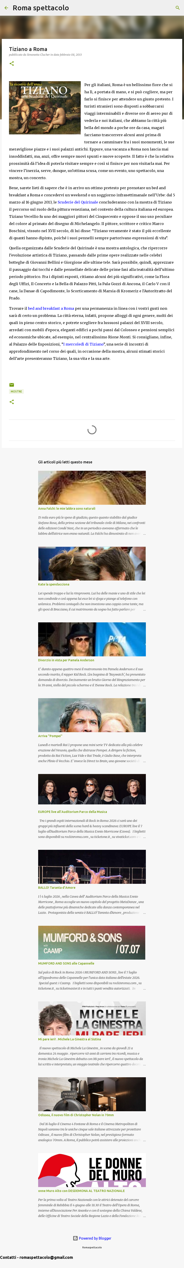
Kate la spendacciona (53, 584)
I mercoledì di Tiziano (83, 344)
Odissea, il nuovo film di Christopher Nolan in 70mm (76, 1115)
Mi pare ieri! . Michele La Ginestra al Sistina (69, 1039)
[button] (11, 64)
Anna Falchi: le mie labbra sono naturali (66, 508)
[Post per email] (11, 386)
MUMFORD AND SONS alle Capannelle (66, 963)
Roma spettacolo (41, 8)
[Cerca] (75, 7)
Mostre (16, 391)
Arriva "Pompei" (50, 736)
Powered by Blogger (94, 1238)
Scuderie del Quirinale (78, 202)
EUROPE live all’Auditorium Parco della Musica (72, 812)
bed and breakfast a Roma (51, 308)
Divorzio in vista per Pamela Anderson (66, 660)
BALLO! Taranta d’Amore (56, 887)
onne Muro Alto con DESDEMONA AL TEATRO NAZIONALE (81, 1191)
